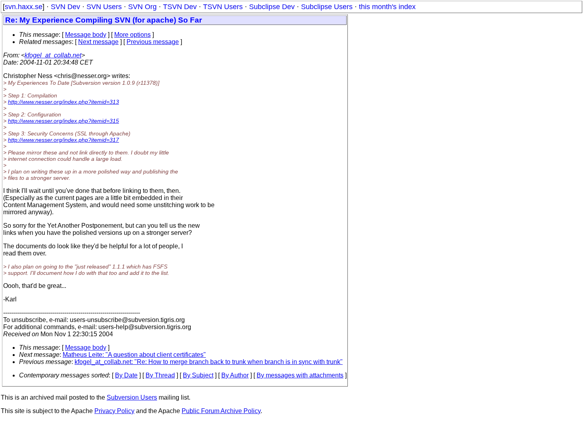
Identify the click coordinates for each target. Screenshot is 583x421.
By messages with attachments (300, 375)
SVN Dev (65, 7)
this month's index (387, 7)
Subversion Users (132, 397)
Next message (98, 41)
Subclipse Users (327, 7)
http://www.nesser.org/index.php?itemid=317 (63, 140)
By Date (126, 375)
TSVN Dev (180, 7)
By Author (235, 375)
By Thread (160, 375)
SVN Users (104, 7)
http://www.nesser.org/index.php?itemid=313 (63, 102)
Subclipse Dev (272, 7)
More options (132, 34)
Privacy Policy (114, 411)
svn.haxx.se (23, 7)
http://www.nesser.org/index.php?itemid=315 (63, 121)
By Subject (198, 375)
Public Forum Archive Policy (221, 411)
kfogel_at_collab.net (53, 55)
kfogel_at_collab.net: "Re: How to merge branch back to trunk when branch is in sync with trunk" (209, 361)
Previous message (153, 41)
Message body (85, 34)
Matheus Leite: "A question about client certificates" (134, 354)
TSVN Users (223, 7)
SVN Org (142, 7)
